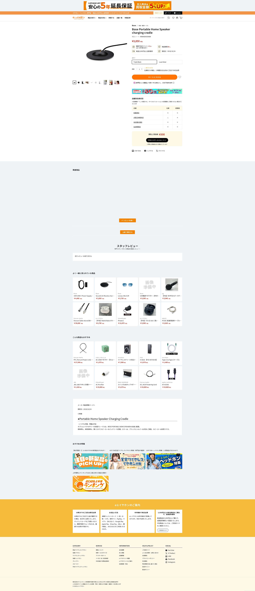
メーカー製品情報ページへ (86, 405)
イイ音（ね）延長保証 (102, 558)
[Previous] (74, 51)
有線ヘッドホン (77, 558)
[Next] (126, 51)
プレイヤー (76, 561)
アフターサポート (101, 555)
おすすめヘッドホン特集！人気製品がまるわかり (162, 450)
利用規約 (144, 561)
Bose (134, 25)
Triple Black (137, 62)
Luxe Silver (162, 62)
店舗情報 (121, 555)
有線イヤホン (76, 553)
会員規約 (144, 555)
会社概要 (121, 550)
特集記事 (127, 18)
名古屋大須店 (138, 122)
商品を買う (91, 18)
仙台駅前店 (137, 127)
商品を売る (101, 18)
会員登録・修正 (123, 564)
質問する (125, 232)
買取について (99, 550)
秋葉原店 (136, 113)
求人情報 (121, 553)
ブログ (169, 13)
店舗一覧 (119, 18)
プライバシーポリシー (148, 558)
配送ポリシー (146, 569)
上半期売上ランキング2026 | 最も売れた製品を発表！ (90, 473)
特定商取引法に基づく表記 (149, 564)
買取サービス (158, 13)
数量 (133, 69)
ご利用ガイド (163, 530)
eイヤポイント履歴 (124, 558)
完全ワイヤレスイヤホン (79, 550)
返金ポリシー (146, 566)
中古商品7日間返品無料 (102, 561)
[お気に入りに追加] (179, 77)
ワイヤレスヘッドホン (79, 555)
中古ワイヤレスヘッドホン (80, 566)
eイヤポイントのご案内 (125, 561)
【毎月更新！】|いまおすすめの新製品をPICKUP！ (89, 450)
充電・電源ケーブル (143, 25)
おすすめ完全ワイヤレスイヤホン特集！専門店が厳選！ (127, 450)
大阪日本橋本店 (139, 117)
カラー (134, 58)
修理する (111, 18)
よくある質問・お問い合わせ (150, 553)
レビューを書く (129, 220)
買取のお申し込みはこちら (157, 140)
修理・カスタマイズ (101, 553)
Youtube (178, 13)
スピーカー (76, 564)
